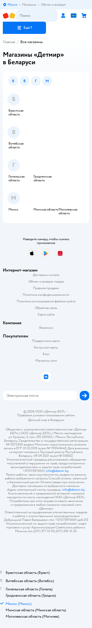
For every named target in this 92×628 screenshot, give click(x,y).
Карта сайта (46, 314)
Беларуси (57, 420)
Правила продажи (46, 288)
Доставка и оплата (46, 275)
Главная (9, 42)
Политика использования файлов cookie (46, 301)
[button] (24, 28)
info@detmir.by (57, 471)
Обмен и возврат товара (46, 282)
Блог (46, 354)
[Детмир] (9, 16)
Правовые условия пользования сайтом (46, 415)
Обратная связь (46, 308)
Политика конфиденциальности (46, 295)
